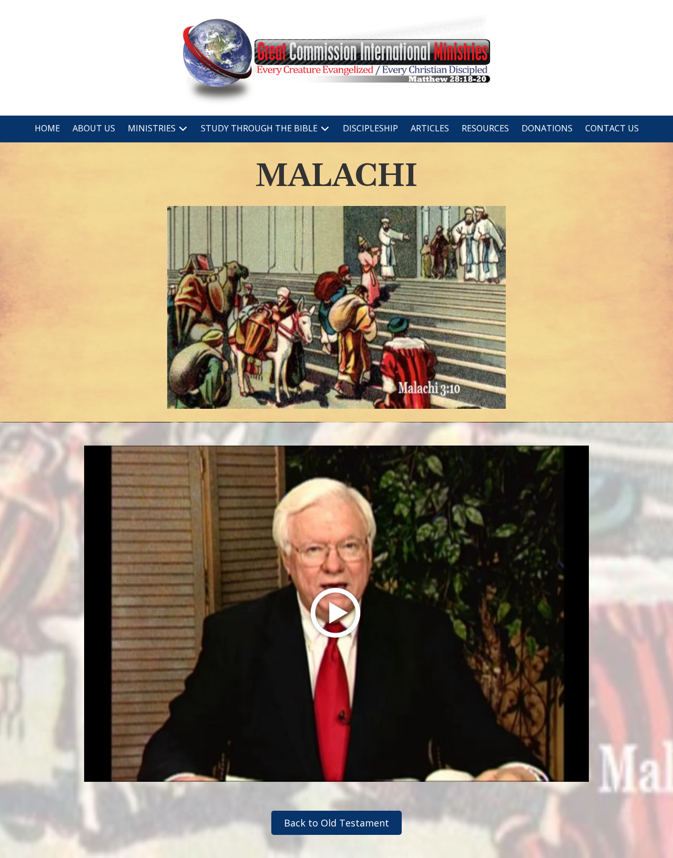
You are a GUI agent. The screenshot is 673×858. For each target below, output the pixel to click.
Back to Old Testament (336, 822)
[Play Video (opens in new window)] (336, 614)
